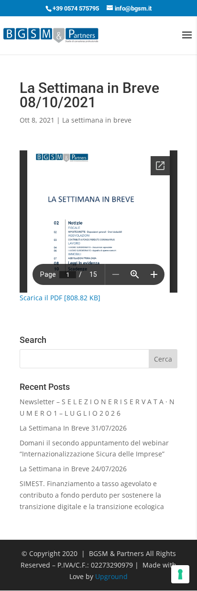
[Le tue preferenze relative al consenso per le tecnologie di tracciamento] (180, 574)
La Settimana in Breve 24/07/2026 (73, 468)
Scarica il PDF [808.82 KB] (60, 297)
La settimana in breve (96, 120)
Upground (111, 576)
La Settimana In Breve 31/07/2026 (73, 427)
